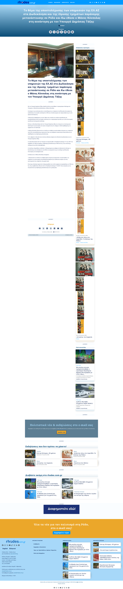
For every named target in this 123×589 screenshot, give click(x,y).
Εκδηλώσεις (57, 2)
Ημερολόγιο (65, 2)
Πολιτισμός (78, 365)
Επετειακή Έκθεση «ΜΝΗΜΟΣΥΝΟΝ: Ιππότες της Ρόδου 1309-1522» (109, 557)
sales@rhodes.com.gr (18, 572)
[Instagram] (92, 2)
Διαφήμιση (36, 544)
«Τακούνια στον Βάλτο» (80, 463)
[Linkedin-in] (102, 2)
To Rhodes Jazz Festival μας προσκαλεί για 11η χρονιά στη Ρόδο (46, 495)
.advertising (79, 582)
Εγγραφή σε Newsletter (40, 547)
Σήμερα (50, 2)
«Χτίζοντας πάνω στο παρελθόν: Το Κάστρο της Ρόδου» (84, 239)
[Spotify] (104, 2)
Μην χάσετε (82, 128)
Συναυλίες (78, 142)
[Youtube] (96, 2)
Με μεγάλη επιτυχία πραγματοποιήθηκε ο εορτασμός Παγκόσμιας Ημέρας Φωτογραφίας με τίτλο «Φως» (84, 371)
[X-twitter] (94, 2)
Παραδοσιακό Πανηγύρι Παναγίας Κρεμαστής (107, 566)
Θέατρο (77, 242)
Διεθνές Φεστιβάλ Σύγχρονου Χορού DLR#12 (84, 402)
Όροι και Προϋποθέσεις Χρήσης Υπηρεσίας (45, 550)
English (72, 2)
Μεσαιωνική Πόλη (85, 142)
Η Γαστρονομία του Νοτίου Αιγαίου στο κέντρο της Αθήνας (85, 494)
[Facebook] (90, 2)
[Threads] (100, 2)
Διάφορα (62, 25)
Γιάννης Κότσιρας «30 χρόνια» (46, 453)
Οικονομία (82, 491)
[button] (50, 32)
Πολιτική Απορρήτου (39, 553)
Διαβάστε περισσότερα (81, 379)
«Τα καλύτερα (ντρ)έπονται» (109, 550)
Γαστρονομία (77, 491)
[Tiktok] (98, 2)
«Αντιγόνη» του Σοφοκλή (84, 337)
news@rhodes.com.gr (7, 571)
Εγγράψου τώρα (61, 432)
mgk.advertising (14, 553)
